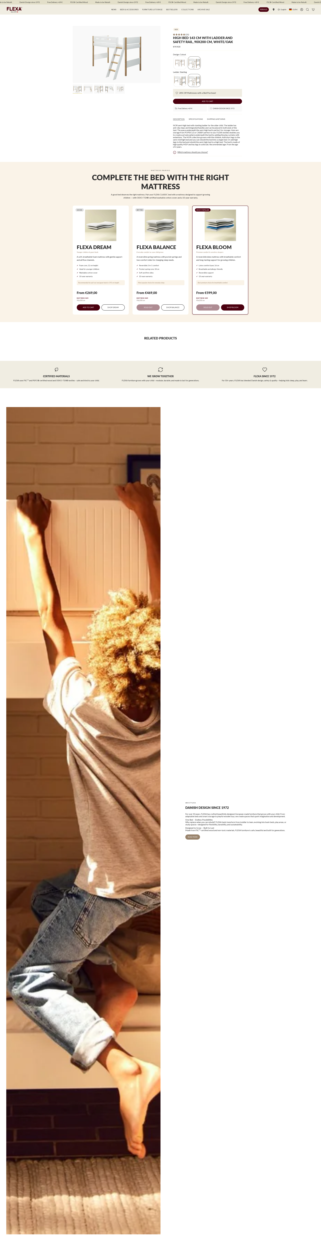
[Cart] (313, 9)
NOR (176, 29)
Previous (72, 54)
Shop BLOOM (232, 307)
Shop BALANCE (172, 307)
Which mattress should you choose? (192, 152)
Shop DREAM (113, 307)
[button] (129, 9)
